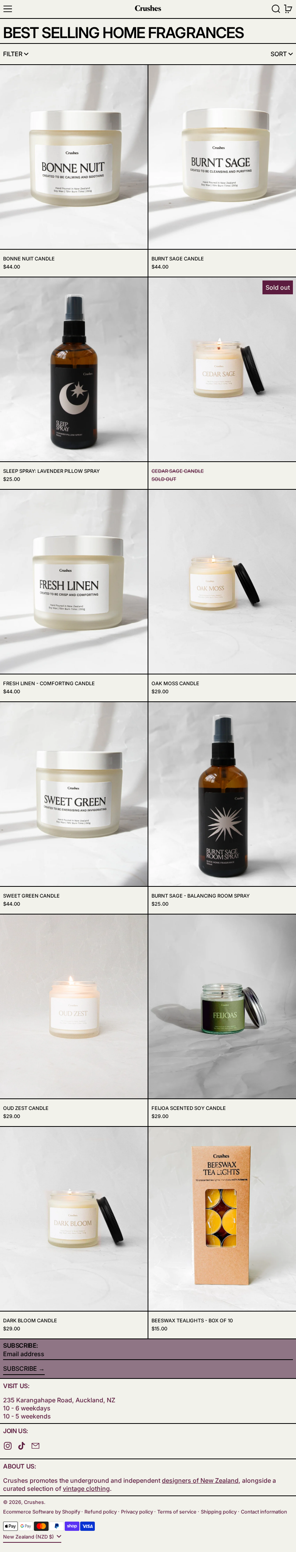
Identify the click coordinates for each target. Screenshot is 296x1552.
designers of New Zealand (200, 1480)
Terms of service (177, 1512)
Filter (12, 54)
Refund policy (100, 1512)
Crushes (34, 1502)
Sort (279, 54)
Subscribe (20, 1368)
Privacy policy (137, 1512)
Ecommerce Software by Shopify (41, 1512)
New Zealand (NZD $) (29, 1537)
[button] (276, 9)
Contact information (264, 1512)
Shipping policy (219, 1512)
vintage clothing (86, 1488)
